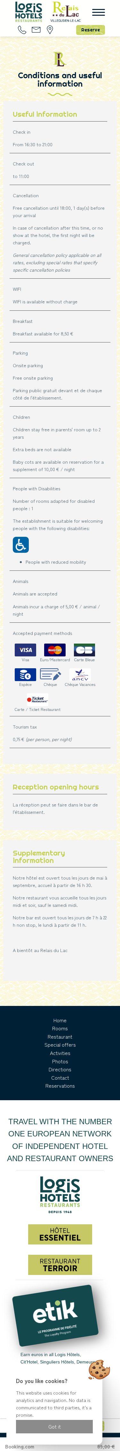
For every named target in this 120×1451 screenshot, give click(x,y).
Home (60, 1020)
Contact (60, 1077)
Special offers (60, 1044)
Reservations (60, 1085)
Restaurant (60, 1036)
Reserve (90, 30)
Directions (60, 1069)
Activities (60, 1053)
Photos (60, 1061)
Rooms (60, 1028)
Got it (54, 1426)
